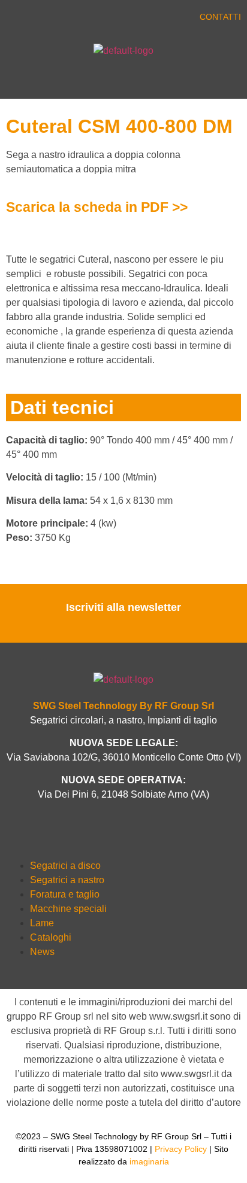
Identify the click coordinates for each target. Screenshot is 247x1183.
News (42, 952)
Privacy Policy (181, 1149)
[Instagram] (98, 19)
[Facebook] (26, 19)
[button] (61, 81)
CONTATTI (220, 17)
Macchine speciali (68, 909)
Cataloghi (50, 937)
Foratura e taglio (65, 894)
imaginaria (149, 1161)
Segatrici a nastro (67, 880)
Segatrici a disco (65, 865)
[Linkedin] (74, 19)
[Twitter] (50, 19)
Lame (42, 923)
